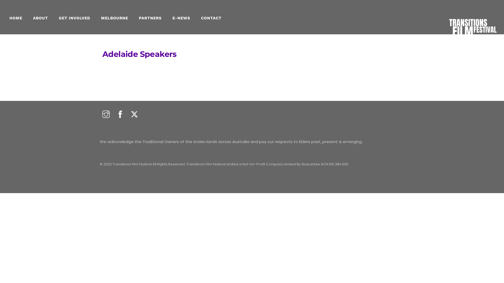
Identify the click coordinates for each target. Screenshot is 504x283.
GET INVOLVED (74, 18)
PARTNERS (150, 18)
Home (15, 18)
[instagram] (106, 114)
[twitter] (134, 114)
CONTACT (211, 18)
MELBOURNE (114, 18)
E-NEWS (181, 18)
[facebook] (120, 114)
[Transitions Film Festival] (472, 39)
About (40, 18)
